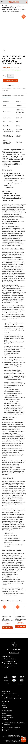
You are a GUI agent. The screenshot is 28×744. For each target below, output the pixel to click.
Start (3, 6)
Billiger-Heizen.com (13, 735)
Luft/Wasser (19, 6)
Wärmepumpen (9, 6)
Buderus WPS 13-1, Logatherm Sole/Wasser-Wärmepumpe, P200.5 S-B (7, 619)
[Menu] (1, 1)
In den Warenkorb (10, 80)
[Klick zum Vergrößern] (4, 50)
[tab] (6, 95)
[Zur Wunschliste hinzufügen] (10, 606)
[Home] (14, 1)
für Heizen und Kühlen (8, 7)
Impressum (6, 740)
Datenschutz (14, 740)
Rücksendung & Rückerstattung (14, 741)
